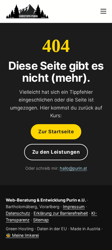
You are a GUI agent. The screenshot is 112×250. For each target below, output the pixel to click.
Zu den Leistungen (56, 152)
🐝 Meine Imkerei (22, 235)
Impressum (74, 206)
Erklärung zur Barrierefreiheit (61, 213)
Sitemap (41, 219)
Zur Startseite (56, 131)
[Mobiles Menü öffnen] (103, 11)
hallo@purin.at (73, 168)
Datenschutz (18, 213)
